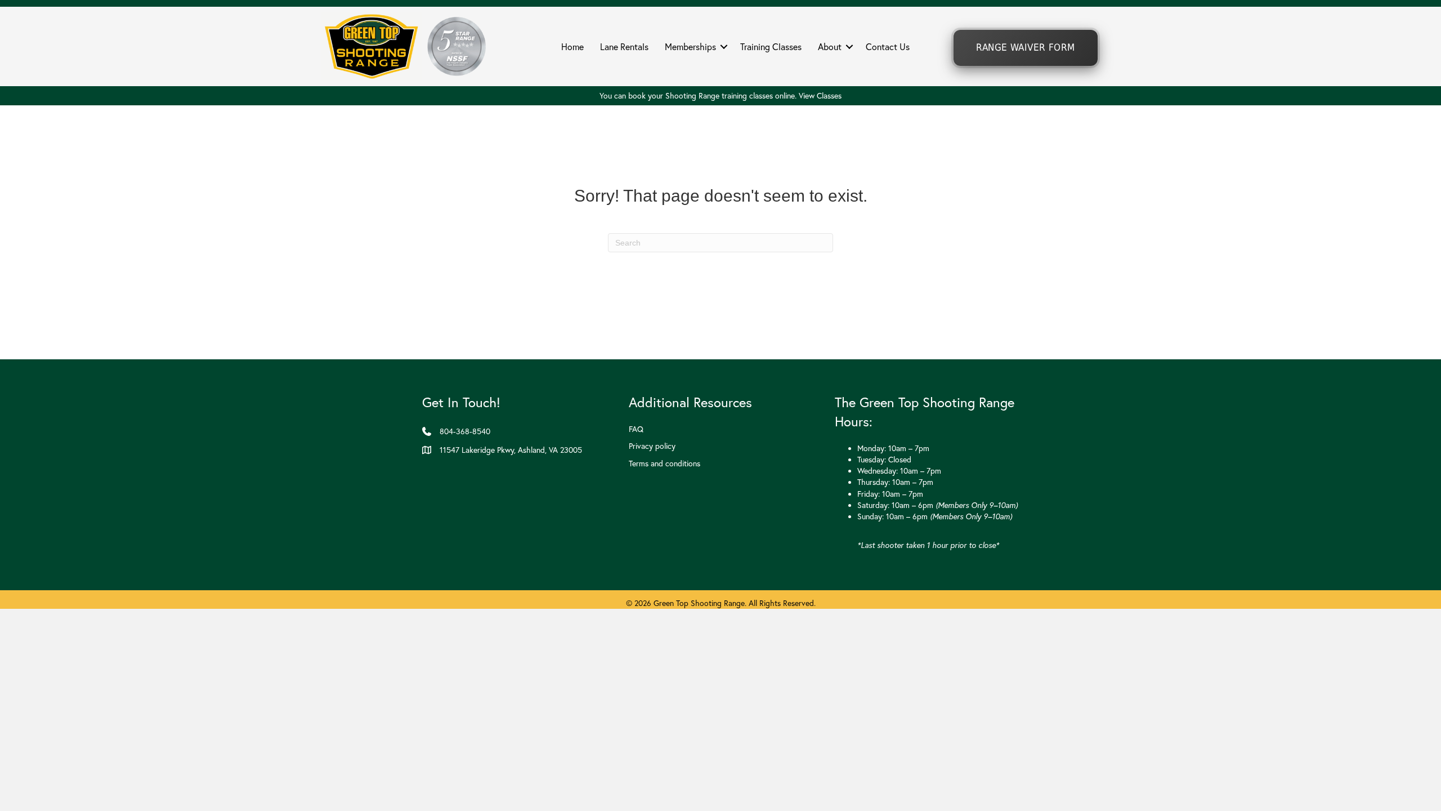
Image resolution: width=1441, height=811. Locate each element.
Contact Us (888, 46)
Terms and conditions (664, 463)
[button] (724, 46)
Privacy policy (652, 446)
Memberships (690, 46)
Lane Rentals (624, 46)
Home (572, 46)
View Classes (820, 96)
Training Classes (771, 46)
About (830, 46)
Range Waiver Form (1025, 47)
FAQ (636, 429)
